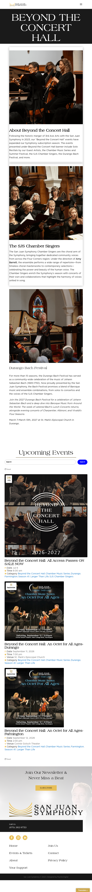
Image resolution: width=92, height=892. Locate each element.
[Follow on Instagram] (18, 837)
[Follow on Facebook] (11, 837)
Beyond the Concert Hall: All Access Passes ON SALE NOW (44, 562)
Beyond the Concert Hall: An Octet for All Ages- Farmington (44, 732)
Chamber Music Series (58, 574)
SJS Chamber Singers (61, 576)
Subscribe (46, 788)
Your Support (18, 867)
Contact (53, 853)
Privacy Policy (57, 860)
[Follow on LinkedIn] (25, 837)
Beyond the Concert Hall (31, 574)
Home (13, 845)
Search (82, 462)
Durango (76, 574)
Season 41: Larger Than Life (33, 576)
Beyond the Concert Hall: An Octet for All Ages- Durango (44, 645)
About (13, 860)
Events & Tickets (20, 853)
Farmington (11, 576)
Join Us (53, 845)
